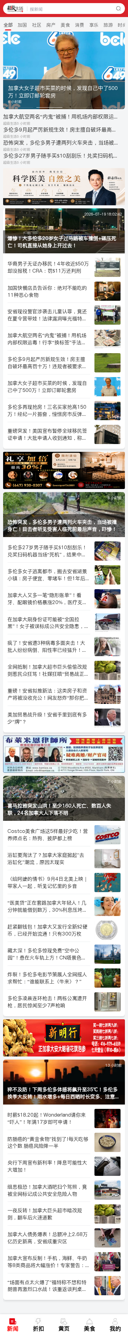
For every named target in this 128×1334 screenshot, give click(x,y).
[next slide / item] (120, 70)
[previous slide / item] (7, 70)
